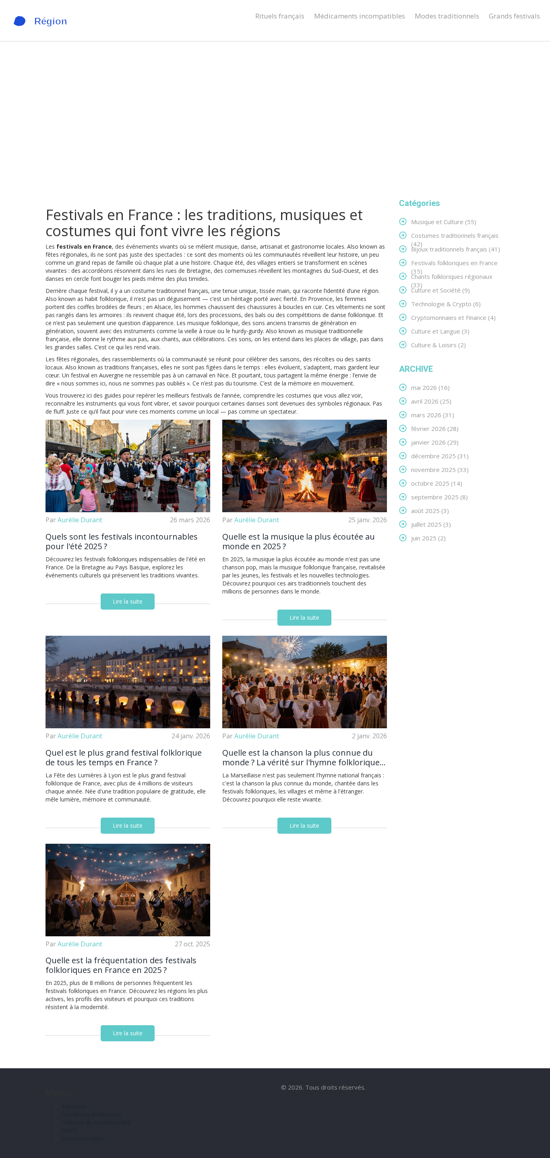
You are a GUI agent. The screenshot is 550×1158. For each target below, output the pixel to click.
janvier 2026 (435, 442)
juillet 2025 (431, 524)
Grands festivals (514, 16)
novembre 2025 (440, 469)
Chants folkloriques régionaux (451, 276)
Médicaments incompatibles (359, 16)
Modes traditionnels (447, 16)
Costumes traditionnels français (454, 235)
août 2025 (430, 510)
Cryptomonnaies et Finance (453, 317)
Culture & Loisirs (438, 344)
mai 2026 (430, 387)
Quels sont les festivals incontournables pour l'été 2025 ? (121, 541)
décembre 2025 (440, 455)
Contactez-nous (82, 1138)
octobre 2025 (436, 483)
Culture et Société (440, 290)
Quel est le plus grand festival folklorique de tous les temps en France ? (123, 757)
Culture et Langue (440, 331)
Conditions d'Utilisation (91, 1114)
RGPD (69, 1130)
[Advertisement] (275, 120)
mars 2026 (432, 414)
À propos (73, 1106)
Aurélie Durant (80, 519)
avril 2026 (431, 401)
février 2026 (435, 428)
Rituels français (279, 16)
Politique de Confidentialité (96, 1122)
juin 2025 (428, 538)
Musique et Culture (443, 221)
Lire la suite (128, 601)
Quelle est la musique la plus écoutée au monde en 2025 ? (298, 541)
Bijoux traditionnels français (455, 249)
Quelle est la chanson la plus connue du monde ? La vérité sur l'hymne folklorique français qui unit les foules (301, 757)
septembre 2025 (439, 497)
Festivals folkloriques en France (454, 262)
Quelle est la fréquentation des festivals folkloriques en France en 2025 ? (120, 965)
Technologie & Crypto (446, 303)
